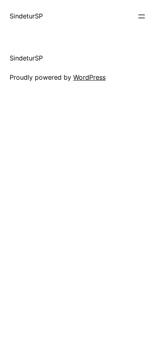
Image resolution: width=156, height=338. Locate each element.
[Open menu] (141, 16)
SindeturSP (26, 16)
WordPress (89, 77)
